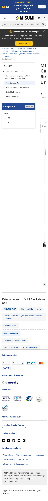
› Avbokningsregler (8, 459)
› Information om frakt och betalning (15, 464)
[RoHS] (39, 398)
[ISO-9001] (6, 398)
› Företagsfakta (7, 455)
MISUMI (5, 51)
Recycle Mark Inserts (14, 96)
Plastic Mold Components (22, 51)
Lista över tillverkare (26, 48)
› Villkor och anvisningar (23, 455)
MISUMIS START (8, 48)
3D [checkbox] (9, 122)
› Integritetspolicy (40, 455)
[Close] (44, 31)
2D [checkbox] (9, 118)
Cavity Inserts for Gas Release (17, 87)
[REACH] (5, 408)
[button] (42, 6)
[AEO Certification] (29, 398)
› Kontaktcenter (23, 459)
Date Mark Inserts (13, 92)
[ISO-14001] (17, 398)
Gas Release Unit (13, 83)
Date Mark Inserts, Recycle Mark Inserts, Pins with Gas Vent (21, 55)
